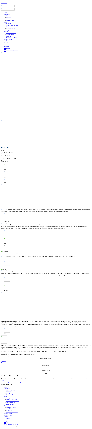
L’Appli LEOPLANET (10, 30)
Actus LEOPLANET (46, 365)
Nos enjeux (8, 23)
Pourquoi (8, 17)
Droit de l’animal (10, 34)
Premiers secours (8, 41)
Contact (6, 42)
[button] (3, 361)
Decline (8, 383)
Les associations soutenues (12, 27)
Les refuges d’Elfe (10, 28)
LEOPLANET (4, 3)
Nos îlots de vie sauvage (12, 25)
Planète (6, 31)
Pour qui (8, 19)
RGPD (46, 373)
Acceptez (3, 383)
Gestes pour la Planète (12, 37)
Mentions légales (46, 370)
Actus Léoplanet (8, 39)
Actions (5, 22)
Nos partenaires (10, 20)
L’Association (7, 14)
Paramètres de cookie (15, 383)
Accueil (5, 12)
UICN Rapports (10, 36)
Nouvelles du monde (11, 33)
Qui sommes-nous (10, 16)
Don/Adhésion (7, 44)
